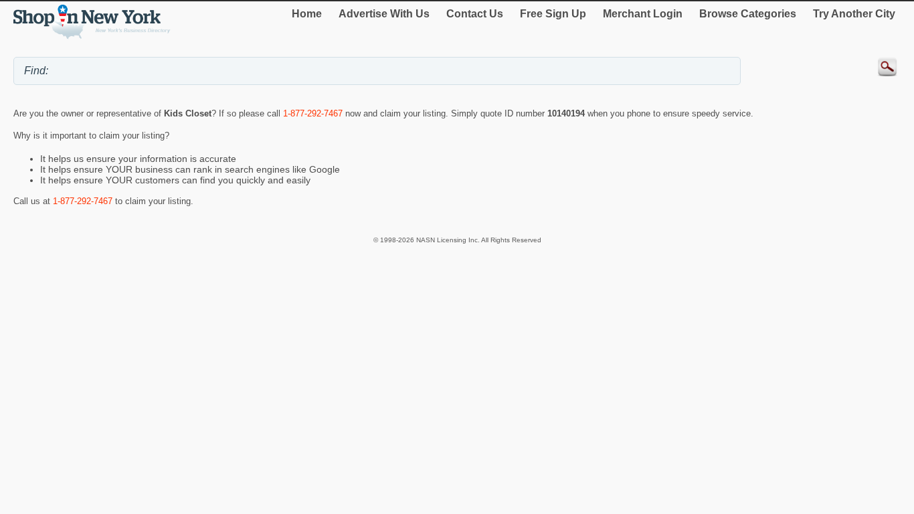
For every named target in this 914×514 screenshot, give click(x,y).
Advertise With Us (384, 13)
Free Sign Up (553, 13)
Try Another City (854, 13)
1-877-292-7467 (313, 113)
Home (307, 13)
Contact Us (474, 13)
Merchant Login (642, 13)
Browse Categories (747, 13)
